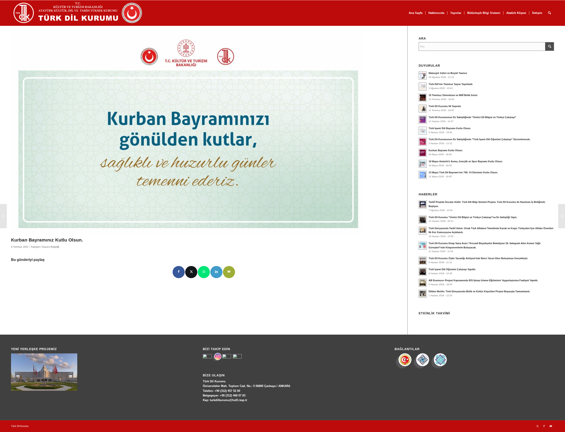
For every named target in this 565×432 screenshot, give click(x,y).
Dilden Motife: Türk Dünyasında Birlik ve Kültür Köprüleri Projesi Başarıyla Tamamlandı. (479, 291)
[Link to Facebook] (544, 426)
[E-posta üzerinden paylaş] (229, 272)
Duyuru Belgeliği (50, 246)
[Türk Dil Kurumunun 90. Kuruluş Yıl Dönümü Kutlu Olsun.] (561, 216)
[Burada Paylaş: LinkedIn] (216, 272)
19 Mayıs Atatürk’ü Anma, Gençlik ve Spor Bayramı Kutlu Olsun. (466, 161)
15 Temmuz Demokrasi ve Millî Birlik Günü (453, 95)
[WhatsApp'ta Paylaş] (204, 272)
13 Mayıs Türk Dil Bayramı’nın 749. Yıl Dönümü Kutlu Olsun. (463, 172)
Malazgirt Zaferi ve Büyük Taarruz (448, 73)
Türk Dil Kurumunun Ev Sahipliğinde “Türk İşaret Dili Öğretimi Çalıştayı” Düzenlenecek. (479, 139)
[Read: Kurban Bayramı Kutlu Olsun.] (423, 153)
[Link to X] (537, 426)
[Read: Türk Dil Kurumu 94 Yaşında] (423, 109)
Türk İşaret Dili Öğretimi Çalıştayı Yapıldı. (452, 269)
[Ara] (549, 13)
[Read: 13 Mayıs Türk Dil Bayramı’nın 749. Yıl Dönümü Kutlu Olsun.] (423, 175)
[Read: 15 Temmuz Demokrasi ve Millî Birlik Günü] (423, 98)
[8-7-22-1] (187, 133)
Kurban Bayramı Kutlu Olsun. (446, 150)
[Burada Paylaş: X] (191, 272)
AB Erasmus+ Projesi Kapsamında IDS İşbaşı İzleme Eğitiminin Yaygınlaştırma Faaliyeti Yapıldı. (483, 280)
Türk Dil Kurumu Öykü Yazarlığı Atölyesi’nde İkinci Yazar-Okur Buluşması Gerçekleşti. (478, 258)
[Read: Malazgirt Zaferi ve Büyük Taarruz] (423, 75)
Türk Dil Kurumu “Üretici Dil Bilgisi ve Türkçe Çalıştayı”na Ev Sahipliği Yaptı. (473, 217)
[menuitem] (415, 13)
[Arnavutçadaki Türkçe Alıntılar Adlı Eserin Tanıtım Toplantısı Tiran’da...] (3, 216)
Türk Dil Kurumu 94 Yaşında (445, 106)
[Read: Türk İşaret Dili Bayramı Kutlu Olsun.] (423, 131)
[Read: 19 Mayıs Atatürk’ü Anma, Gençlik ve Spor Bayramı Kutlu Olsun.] (423, 164)
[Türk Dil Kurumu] (87, 13)
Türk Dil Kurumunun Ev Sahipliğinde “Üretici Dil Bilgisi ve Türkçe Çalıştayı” (472, 117)
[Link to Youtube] (550, 426)
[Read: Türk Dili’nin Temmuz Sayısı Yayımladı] (423, 87)
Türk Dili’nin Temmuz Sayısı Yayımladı (451, 84)
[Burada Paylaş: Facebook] (179, 272)
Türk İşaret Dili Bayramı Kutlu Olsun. (450, 128)
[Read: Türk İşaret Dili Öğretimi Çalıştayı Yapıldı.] (423, 272)
